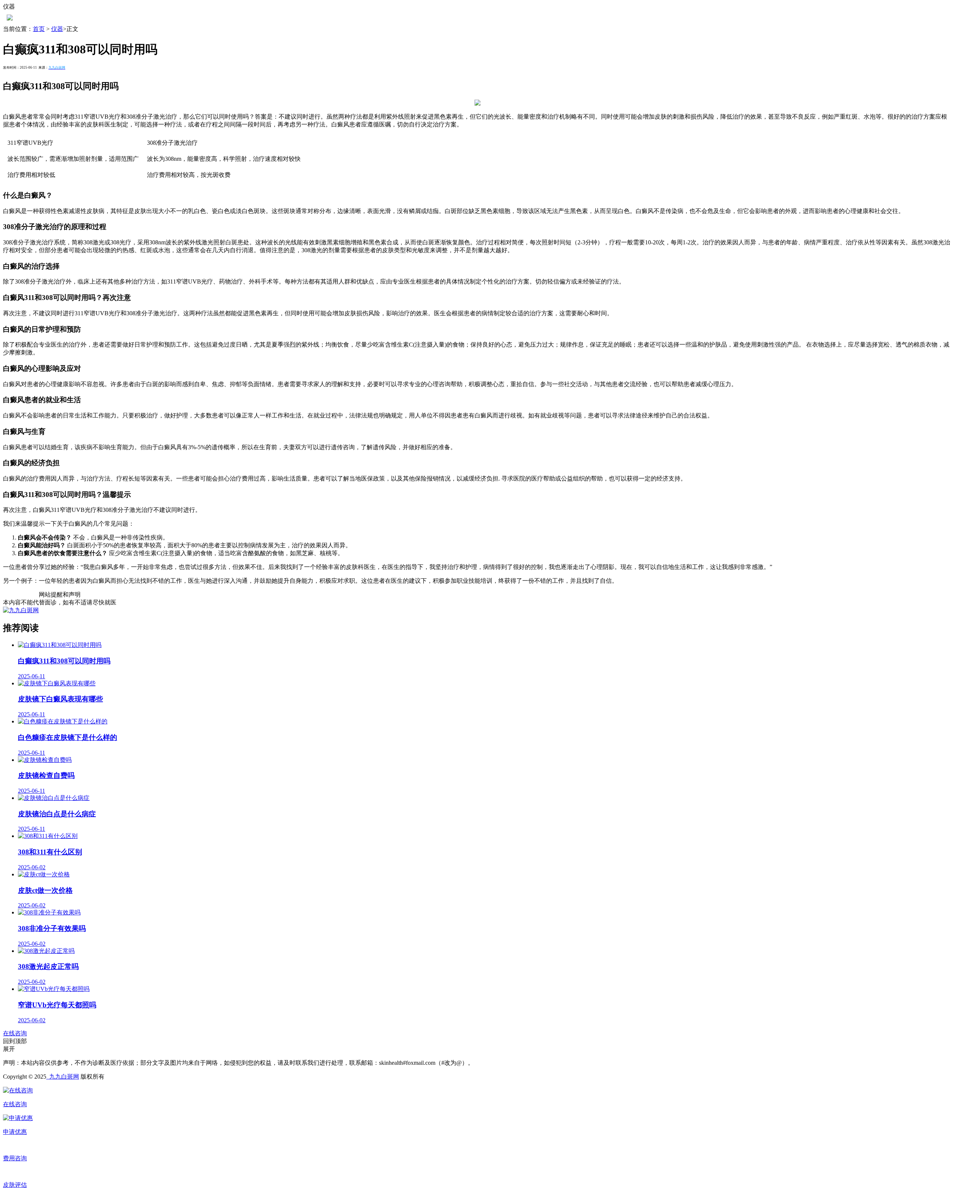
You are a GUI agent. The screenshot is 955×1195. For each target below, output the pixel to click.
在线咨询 (15, 1033)
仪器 (57, 29)
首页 (39, 29)
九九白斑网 (62, 1076)
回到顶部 (15, 1041)
